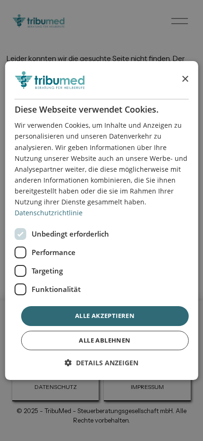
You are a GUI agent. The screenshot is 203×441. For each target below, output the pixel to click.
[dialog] (101, 220)
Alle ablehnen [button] (104, 340)
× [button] (184, 79)
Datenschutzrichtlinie (49, 212)
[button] (101, 362)
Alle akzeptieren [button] (105, 315)
